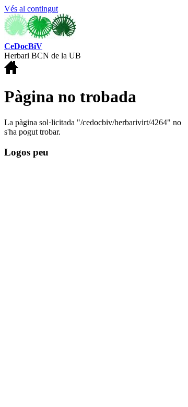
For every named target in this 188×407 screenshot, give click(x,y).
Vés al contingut (31, 8)
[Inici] (40, 36)
